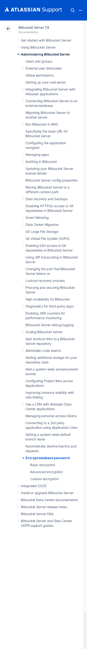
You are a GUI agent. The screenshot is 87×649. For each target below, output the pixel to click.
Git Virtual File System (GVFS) (48, 239)
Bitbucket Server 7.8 (34, 27)
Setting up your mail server (46, 82)
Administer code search (43, 350)
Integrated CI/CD (34, 486)
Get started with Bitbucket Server (46, 40)
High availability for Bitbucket (48, 299)
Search (72, 10)
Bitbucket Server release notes (44, 507)
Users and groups (39, 61)
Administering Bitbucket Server (45, 54)
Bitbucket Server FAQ (37, 514)
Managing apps (37, 155)
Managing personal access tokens (51, 416)
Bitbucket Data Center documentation (49, 500)
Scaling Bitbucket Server (44, 332)
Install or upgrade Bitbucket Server (47, 493)
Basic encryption (42, 465)
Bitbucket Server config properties (51, 180)
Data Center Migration (42, 225)
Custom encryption (44, 479)
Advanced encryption (46, 472)
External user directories (44, 68)
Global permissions (40, 75)
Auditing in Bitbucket (41, 162)
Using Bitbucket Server (38, 47)
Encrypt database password (48, 458)
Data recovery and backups (47, 199)
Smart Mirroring (37, 218)
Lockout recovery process (45, 281)
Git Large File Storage (42, 232)
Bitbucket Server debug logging (50, 325)
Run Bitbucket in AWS (42, 124)
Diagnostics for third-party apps (50, 306)
